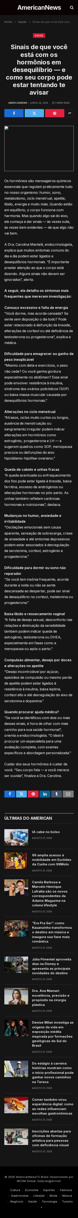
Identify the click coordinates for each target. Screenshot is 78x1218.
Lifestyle (39, 1195)
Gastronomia (19, 1195)
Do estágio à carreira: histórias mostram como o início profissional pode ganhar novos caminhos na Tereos (53, 1072)
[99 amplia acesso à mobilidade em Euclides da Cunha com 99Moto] (16, 860)
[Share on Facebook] (14, 113)
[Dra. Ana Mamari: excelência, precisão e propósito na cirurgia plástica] (16, 996)
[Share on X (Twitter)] (34, 113)
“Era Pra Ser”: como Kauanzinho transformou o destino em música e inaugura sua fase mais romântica (52, 932)
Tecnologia (49, 1201)
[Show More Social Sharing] (69, 113)
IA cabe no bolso (46, 832)
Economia (31, 1190)
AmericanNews (17, 103)
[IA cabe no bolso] (16, 837)
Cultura (15, 1190)
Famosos (66, 1190)
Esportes (49, 1190)
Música (67, 1195)
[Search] (71, 8)
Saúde (39, 35)
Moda (53, 1195)
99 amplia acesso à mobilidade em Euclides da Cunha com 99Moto (51, 859)
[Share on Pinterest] (54, 113)
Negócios (16, 1201)
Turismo (67, 1201)
